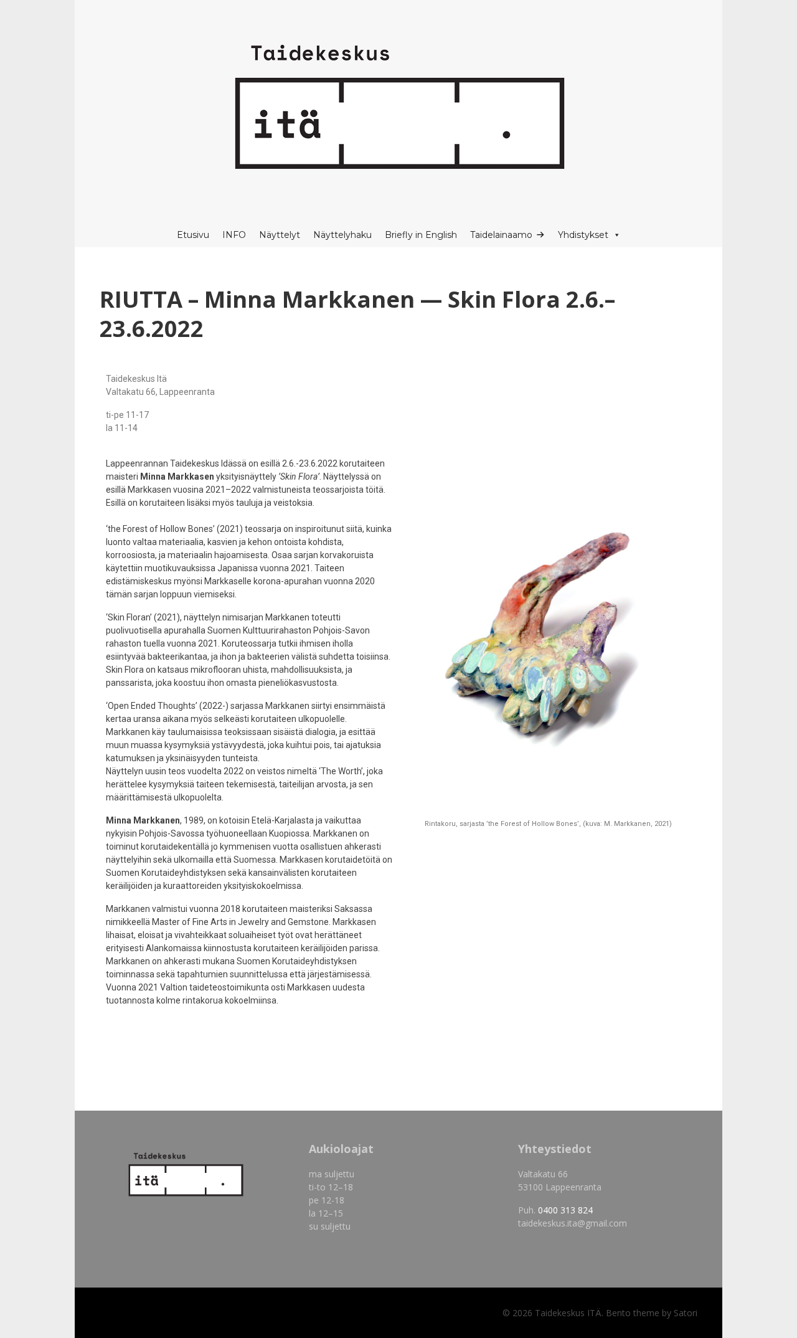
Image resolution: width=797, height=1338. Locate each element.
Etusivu (193, 234)
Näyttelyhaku (342, 234)
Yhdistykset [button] (583, 234)
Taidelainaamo (501, 234)
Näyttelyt (279, 234)
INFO (234, 234)
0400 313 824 (565, 1210)
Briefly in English (421, 234)
